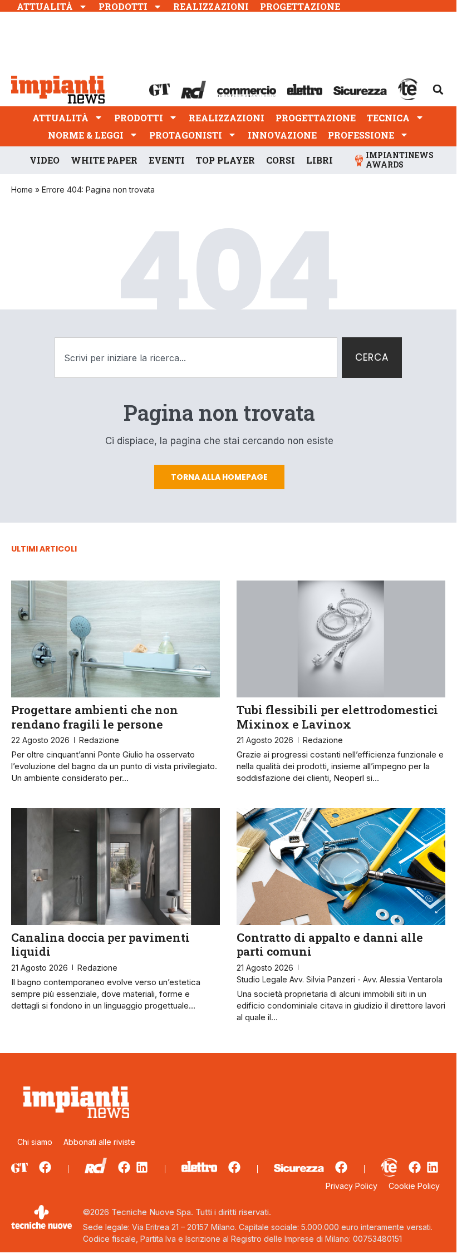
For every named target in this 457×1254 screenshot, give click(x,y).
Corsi (280, 160)
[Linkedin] (142, 1167)
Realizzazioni (211, 6)
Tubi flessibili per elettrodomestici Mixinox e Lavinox (337, 716)
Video (45, 160)
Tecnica (388, 118)
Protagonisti (185, 135)
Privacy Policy (351, 1186)
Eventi (167, 160)
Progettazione (300, 6)
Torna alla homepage (219, 477)
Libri (319, 160)
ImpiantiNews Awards (400, 160)
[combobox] (196, 357)
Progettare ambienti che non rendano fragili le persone (94, 716)
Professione (361, 135)
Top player (225, 160)
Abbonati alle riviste (99, 1142)
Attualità (45, 6)
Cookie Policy (414, 1186)
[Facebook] (45, 1167)
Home (22, 189)
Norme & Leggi (86, 135)
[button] (438, 89)
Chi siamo (34, 1142)
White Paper (104, 160)
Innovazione (282, 135)
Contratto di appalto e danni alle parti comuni (330, 944)
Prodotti (123, 6)
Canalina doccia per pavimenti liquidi (100, 944)
